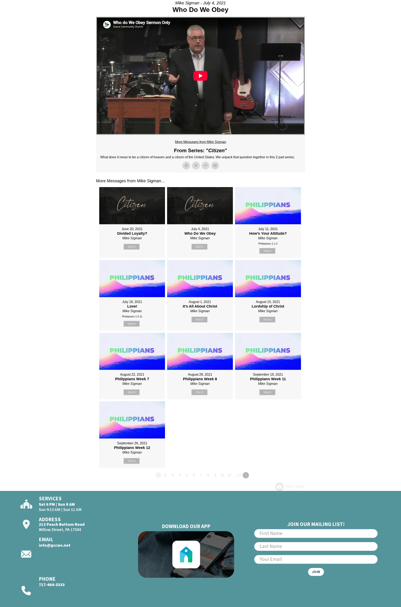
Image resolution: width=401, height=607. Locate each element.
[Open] (374, 14)
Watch (132, 246)
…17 (238, 475)
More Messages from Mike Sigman (200, 142)
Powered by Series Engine (289, 487)
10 (222, 475)
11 (229, 475)
